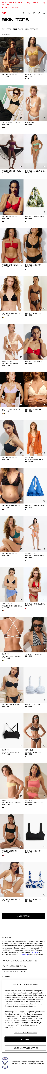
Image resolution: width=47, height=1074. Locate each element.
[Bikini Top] (35, 103)
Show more (7, 977)
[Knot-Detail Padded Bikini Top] (35, 55)
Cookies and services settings (25, 1048)
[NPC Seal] (5, 1062)
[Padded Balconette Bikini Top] (12, 685)
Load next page (23, 916)
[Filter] (44, 34)
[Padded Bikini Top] (12, 55)
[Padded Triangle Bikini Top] (35, 197)
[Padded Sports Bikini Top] (12, 634)
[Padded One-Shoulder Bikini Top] (12, 151)
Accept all (25, 1039)
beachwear (24, 954)
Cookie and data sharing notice (25, 1033)
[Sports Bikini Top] (35, 731)
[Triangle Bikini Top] (35, 634)
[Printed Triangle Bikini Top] (35, 438)
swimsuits (34, 952)
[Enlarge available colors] (27, 79)
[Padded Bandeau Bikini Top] (35, 151)
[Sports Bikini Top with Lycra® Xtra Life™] (12, 731)
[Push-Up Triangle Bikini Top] (35, 390)
